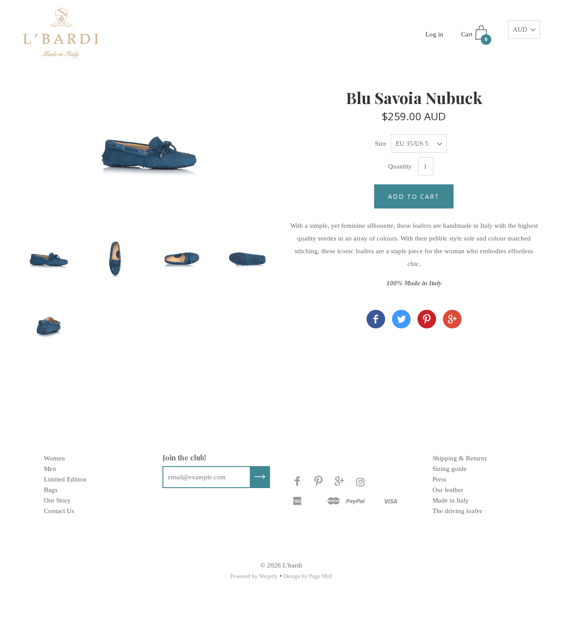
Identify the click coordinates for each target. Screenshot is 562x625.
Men (50, 468)
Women (54, 458)
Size (380, 143)
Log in (434, 34)
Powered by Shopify (254, 576)
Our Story (57, 500)
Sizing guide (449, 468)
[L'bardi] (375, 320)
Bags (51, 489)
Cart (474, 37)
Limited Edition (65, 479)
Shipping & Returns (459, 458)
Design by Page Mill (308, 576)
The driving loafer (457, 510)
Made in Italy (450, 500)
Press (439, 479)
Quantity (400, 166)
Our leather (447, 489)
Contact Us (59, 510)
